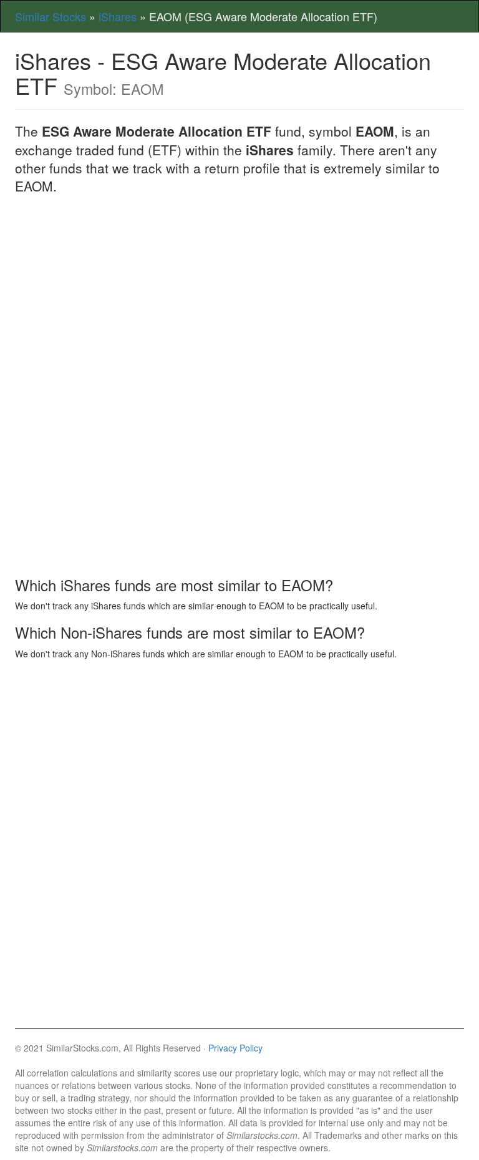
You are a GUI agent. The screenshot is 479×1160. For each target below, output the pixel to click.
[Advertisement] (239, 295)
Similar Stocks (50, 16)
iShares (118, 16)
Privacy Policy (235, 1048)
